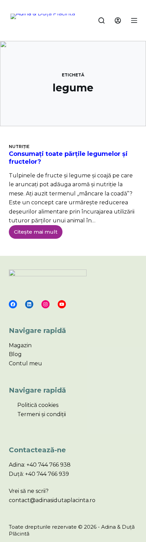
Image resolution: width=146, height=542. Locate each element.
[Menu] (134, 20)
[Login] (118, 20)
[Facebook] (13, 304)
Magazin (20, 345)
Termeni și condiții (41, 414)
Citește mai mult (38, 230)
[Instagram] (45, 304)
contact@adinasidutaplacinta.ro (52, 500)
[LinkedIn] (29, 304)
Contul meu (25, 363)
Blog (15, 354)
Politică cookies (37, 405)
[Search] (101, 20)
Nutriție (19, 146)
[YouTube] (62, 304)
